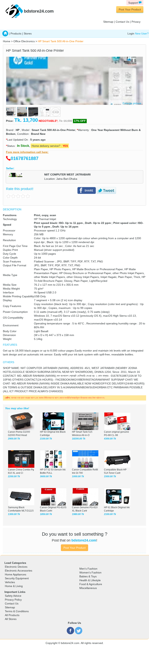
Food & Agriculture (90, 584)
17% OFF (80, 120)
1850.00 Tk (46, 514)
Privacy (136, 21)
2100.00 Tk (46, 438)
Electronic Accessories (18, 570)
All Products (12, 615)
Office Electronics (24, 41)
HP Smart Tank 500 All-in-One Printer (60, 41)
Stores (28, 33)
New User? (142, 33)
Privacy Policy (13, 599)
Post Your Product (130, 9)
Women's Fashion (90, 572)
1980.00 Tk (78, 514)
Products (15, 33)
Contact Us (122, 21)
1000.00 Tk (78, 476)
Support (133, 2)
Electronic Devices (16, 566)
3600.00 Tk (46, 476)
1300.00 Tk (14, 514)
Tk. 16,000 (65, 120)
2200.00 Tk (14, 476)
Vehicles (10, 582)
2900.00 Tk (14, 438)
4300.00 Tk (110, 438)
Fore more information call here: (27, 152)
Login (130, 33)
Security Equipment (17, 578)
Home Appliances (15, 574)
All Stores (10, 619)
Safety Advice (13, 595)
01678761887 (24, 158)
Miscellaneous (88, 588)
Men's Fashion (88, 568)
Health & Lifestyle (90, 580)
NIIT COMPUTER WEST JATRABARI (67, 174)
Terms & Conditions (17, 611)
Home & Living (14, 586)
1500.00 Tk (110, 476)
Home (6, 41)
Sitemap (108, 21)
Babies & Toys (88, 576)
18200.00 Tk (78, 438)
